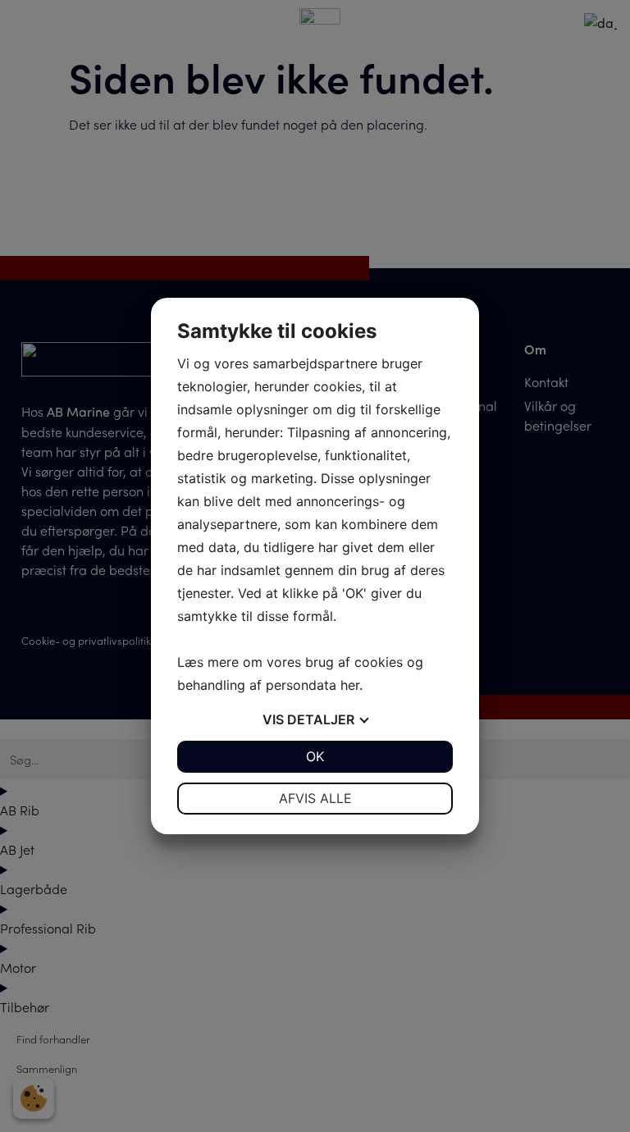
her (349, 685)
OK (315, 756)
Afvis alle (315, 798)
